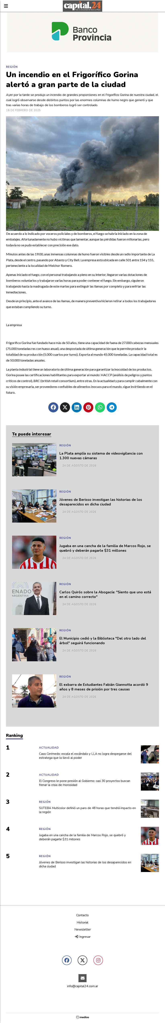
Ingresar (84, 937)
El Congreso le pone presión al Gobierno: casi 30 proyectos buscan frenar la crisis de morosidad (84, 783)
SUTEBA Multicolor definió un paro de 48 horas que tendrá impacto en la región (87, 810)
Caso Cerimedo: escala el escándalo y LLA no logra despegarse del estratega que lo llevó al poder (85, 756)
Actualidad (49, 748)
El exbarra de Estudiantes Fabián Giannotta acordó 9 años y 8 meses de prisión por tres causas (103, 687)
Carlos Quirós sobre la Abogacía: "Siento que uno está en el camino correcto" (105, 594)
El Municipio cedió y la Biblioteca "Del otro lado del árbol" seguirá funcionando (102, 640)
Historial (82, 922)
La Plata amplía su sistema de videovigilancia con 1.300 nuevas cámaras (101, 455)
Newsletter (82, 929)
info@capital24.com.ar (82, 986)
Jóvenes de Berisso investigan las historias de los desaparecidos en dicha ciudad (100, 502)
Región (12, 67)
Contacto (82, 915)
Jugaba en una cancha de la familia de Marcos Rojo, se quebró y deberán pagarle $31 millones (105, 548)
